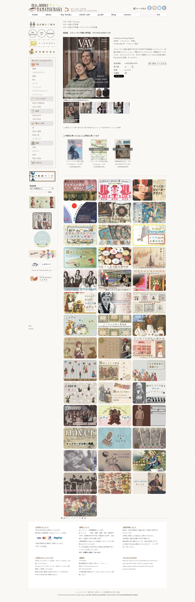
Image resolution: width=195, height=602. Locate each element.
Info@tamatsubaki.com (90, 566)
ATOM (30, 329)
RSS (29, 326)
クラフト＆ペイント (40, 91)
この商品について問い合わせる (73, 127)
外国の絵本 (36, 115)
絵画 (34, 155)
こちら (44, 546)
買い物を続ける (89, 127)
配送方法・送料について (95, 592)
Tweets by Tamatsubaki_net (42, 270)
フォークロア (41, 99)
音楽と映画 (36, 158)
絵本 (37, 111)
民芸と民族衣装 (38, 103)
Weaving (76, 22)
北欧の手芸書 (73, 24)
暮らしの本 (40, 123)
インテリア (36, 139)
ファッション (37, 95)
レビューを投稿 (115, 127)
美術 (37, 143)
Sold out (39, 163)
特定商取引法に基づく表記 (112, 592)
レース (35, 83)
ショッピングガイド (81, 592)
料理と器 (35, 135)
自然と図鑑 (36, 131)
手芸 (37, 64)
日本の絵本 (36, 119)
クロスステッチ (38, 72)
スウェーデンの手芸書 (88, 27)
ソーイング (36, 87)
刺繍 (34, 69)
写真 (34, 147)
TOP (64, 22)
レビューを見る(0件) (102, 127)
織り (34, 80)
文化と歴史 (36, 107)
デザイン (35, 151)
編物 (34, 76)
